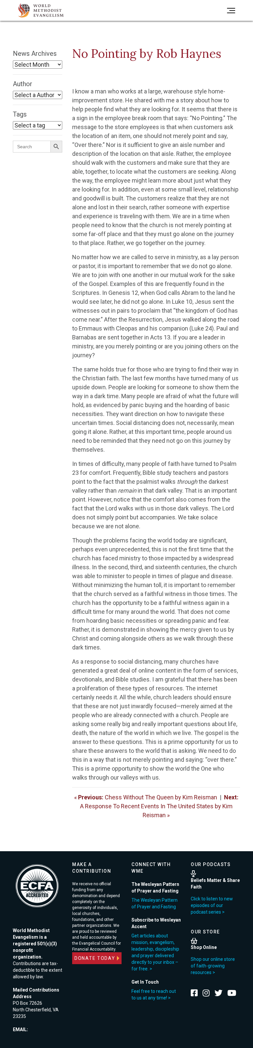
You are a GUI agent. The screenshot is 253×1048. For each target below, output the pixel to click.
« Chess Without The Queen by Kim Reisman (145, 797)
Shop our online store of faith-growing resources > (213, 966)
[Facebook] (194, 993)
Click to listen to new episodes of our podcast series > (212, 905)
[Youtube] (231, 993)
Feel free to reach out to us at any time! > (153, 994)
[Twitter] (218, 993)
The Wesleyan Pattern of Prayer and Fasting (154, 903)
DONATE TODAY (94, 958)
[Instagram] (206, 993)
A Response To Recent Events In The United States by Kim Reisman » (159, 806)
